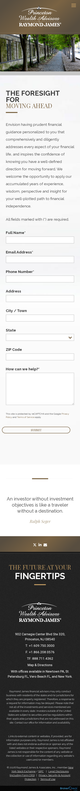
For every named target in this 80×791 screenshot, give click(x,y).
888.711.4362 (42, 658)
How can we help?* (23, 369)
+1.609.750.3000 (42, 646)
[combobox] (40, 337)
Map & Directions (40, 665)
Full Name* (16, 232)
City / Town (16, 310)
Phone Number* (20, 271)
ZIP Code (14, 349)
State (11, 330)
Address (13, 291)
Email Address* (19, 252)
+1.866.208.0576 (42, 652)
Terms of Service (26, 417)
